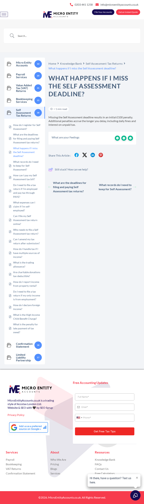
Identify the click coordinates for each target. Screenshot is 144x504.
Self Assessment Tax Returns (104, 63)
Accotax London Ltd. (29, 404)
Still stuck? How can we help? (71, 169)
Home (52, 63)
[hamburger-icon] (4, 14)
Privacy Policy (16, 414)
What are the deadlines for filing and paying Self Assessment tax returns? (69, 187)
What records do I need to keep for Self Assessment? (115, 187)
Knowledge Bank (71, 63)
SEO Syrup (46, 407)
